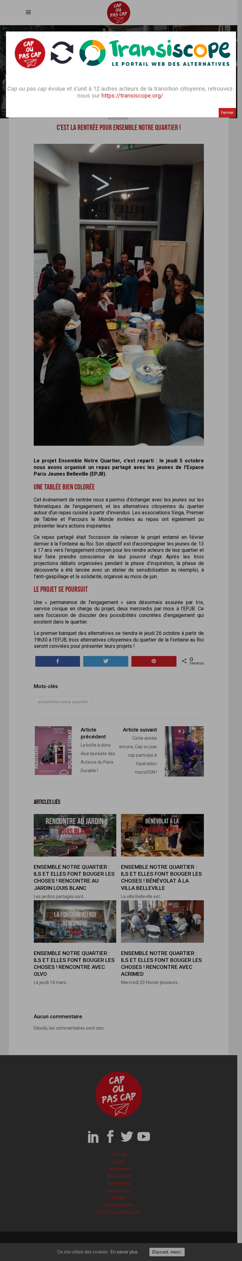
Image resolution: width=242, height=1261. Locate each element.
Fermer (227, 112)
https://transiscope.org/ (132, 95)
